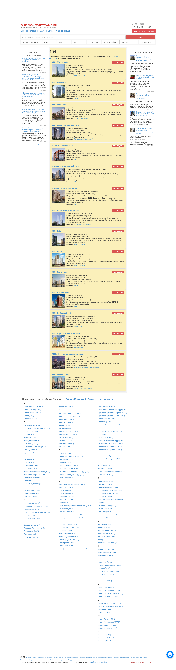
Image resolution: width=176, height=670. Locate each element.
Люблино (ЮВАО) (66, 477)
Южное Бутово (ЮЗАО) (107, 619)
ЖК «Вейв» (57, 231)
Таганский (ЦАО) (104, 524)
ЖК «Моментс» (59, 82)
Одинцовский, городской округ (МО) (112, 409)
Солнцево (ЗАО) (104, 511)
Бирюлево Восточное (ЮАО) (35, 446)
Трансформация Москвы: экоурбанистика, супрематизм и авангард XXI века (144, 130)
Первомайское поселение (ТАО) (111, 431)
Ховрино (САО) (104, 568)
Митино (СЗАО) (65, 502)
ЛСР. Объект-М (79, 76)
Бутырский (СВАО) (31, 452)
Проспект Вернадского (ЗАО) (109, 459)
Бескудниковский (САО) (33, 440)
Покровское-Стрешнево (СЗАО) (110, 443)
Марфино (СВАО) (66, 487)
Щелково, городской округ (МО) (110, 606)
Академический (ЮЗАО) (33, 406)
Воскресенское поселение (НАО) (37, 471)
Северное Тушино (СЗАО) (108, 493)
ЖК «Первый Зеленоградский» (67, 333)
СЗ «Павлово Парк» (81, 118)
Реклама (34, 657)
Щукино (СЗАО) (104, 612)
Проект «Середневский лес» (65, 166)
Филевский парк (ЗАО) (107, 549)
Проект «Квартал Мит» (63, 145)
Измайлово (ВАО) (66, 406)
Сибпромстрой (79, 347)
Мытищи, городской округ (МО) (71, 517)
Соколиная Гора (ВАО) (107, 505)
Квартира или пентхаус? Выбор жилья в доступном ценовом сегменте (145, 113)
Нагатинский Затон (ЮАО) (69, 527)
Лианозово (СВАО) (66, 462)
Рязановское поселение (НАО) (110, 471)
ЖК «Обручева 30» (61, 62)
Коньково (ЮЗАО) (66, 422)
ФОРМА (76, 98)
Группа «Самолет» (80, 326)
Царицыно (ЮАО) (105, 580)
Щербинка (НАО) (104, 609)
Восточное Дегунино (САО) (34, 474)
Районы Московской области (80, 399)
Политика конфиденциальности (121, 657)
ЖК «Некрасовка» (60, 292)
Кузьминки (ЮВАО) (66, 443)
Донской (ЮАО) (30, 515)
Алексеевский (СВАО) (32, 409)
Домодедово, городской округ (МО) (38, 512)
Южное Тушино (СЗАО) (107, 625)
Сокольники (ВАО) (105, 508)
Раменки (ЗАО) (104, 465)
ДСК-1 (76, 306)
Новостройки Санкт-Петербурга (66, 660)
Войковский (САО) (31, 465)
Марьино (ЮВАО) (66, 493)
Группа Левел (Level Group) (83, 139)
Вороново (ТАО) (30, 468)
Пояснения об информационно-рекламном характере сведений (96, 657)
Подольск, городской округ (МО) (110, 440)
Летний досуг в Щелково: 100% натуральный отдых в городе (145, 77)
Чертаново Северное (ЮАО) (109, 590)
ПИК (75, 159)
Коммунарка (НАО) (66, 419)
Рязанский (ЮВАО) (105, 474)
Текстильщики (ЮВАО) (107, 530)
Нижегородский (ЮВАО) (68, 536)
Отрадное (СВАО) (105, 421)
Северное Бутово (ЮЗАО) (108, 487)
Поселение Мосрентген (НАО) (110, 449)
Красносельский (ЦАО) (68, 434)
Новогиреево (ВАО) (66, 542)
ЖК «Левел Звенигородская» (66, 210)
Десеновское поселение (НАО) (36, 506)
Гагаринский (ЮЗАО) (32, 490)
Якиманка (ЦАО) (104, 635)
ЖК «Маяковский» (60, 374)
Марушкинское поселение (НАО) (72, 484)
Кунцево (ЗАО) (64, 446)
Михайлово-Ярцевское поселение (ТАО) (75, 505)
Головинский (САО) (31, 493)
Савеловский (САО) (105, 481)
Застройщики (46, 30)
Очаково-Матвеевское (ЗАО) (109, 425)
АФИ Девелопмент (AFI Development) (86, 367)
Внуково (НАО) (30, 462)
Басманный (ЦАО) (31, 431)
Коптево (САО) (64, 425)
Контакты (28, 657)
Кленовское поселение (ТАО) (70, 413)
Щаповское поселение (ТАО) (109, 603)
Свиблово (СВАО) (105, 484)
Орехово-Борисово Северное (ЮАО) (112, 412)
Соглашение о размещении (71, 657)
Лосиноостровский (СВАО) (69, 468)
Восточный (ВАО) (31, 480)
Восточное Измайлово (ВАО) (35, 477)
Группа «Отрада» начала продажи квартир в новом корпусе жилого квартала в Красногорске (34, 129)
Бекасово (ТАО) (30, 437)
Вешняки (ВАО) (30, 459)
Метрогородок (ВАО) (67, 496)
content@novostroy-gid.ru (97, 662)
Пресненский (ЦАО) (106, 455)
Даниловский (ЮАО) (32, 503)
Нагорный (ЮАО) (65, 530)
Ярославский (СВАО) (106, 638)
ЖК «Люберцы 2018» (62, 313)
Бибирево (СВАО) (31, 443)
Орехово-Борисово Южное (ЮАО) (111, 415)
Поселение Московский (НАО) (110, 446)
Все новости (42, 145)
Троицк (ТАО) (103, 539)
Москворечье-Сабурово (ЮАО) (71, 514)
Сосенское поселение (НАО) (109, 514)
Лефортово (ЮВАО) (66, 459)
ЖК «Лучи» (57, 251)
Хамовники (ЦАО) (105, 562)
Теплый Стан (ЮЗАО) (106, 533)
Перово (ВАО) (103, 434)
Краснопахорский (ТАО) (68, 431)
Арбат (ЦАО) (29, 415)
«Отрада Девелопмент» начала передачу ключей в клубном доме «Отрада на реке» (33, 94)
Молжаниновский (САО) (68, 511)
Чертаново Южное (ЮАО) (108, 596)
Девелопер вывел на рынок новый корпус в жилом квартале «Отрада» (33, 59)
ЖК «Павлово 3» (60, 104)
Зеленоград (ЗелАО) (32, 531)
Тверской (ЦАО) (104, 527)
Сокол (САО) (103, 502)
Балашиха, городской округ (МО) (37, 428)
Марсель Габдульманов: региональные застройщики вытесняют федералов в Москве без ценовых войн (33, 77)
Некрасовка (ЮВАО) (67, 533)
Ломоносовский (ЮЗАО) (68, 465)
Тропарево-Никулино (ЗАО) (109, 542)
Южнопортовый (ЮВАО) (107, 628)
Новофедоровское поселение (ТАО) (73, 548)
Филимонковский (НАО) (107, 555)
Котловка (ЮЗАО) (66, 428)
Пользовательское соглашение (55, 657)
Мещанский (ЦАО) (66, 499)
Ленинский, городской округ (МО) (72, 456)
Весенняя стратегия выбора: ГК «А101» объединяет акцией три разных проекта (144, 58)
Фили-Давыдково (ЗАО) (107, 552)
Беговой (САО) (30, 434)
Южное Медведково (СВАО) (109, 622)
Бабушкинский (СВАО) (33, 425)
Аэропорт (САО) (30, 418)
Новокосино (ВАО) (66, 545)
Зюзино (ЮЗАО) (30, 534)
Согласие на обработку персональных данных (32, 660)
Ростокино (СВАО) (105, 468)
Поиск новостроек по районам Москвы (41, 399)
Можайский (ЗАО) (66, 508)
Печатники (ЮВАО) (105, 437)
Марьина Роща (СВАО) (68, 490)
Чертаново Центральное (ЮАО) (110, 593)
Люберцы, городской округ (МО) (71, 474)
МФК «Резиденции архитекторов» (68, 353)
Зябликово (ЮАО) (31, 537)
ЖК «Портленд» (59, 272)
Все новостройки (29, 30)
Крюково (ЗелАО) (65, 440)
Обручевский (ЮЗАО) (106, 406)
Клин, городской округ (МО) (69, 416)
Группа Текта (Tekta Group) (83, 388)
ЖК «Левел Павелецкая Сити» (66, 125)
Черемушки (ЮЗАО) (106, 587)
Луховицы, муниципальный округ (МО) (74, 471)
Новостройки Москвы (50, 660)
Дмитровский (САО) (31, 509)
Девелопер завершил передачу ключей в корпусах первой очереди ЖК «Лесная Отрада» (34, 111)
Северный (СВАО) (105, 496)
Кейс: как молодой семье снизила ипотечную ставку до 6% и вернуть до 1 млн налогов (145, 96)
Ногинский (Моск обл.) (67, 551)
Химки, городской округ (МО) (109, 565)
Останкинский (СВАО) (106, 418)
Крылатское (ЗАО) (66, 437)
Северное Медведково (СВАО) (110, 490)
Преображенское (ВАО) (107, 452)
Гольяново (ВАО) (30, 496)
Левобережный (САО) (67, 453)
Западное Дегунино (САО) (34, 528)
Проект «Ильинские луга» (64, 188)
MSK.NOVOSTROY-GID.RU (141, 662)
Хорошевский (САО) (106, 574)
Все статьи (150, 149)
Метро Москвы (107, 399)
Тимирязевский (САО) (106, 536)
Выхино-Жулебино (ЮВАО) (34, 483)
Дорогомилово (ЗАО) (32, 518)
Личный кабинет (42, 657)
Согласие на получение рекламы (138, 657)
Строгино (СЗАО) (104, 517)
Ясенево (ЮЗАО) (104, 641)
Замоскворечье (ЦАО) (32, 525)
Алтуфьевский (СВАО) (32, 412)
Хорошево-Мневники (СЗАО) (109, 571)
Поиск (140, 37)
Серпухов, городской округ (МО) (110, 499)
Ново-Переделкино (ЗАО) (69, 539)
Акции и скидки (63, 30)
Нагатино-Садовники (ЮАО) (70, 524)
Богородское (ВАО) (31, 449)
